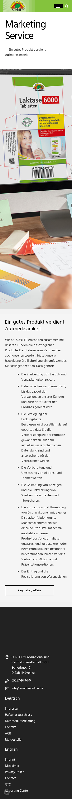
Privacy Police (14, 772)
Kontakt (10, 727)
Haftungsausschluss (18, 715)
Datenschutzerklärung (20, 721)
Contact (10, 778)
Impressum (12, 708)
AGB (8, 733)
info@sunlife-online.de (27, 688)
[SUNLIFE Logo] (22, 6)
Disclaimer (12, 766)
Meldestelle (13, 739)
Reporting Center (17, 790)
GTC (8, 784)
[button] (58, 6)
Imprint (10, 759)
